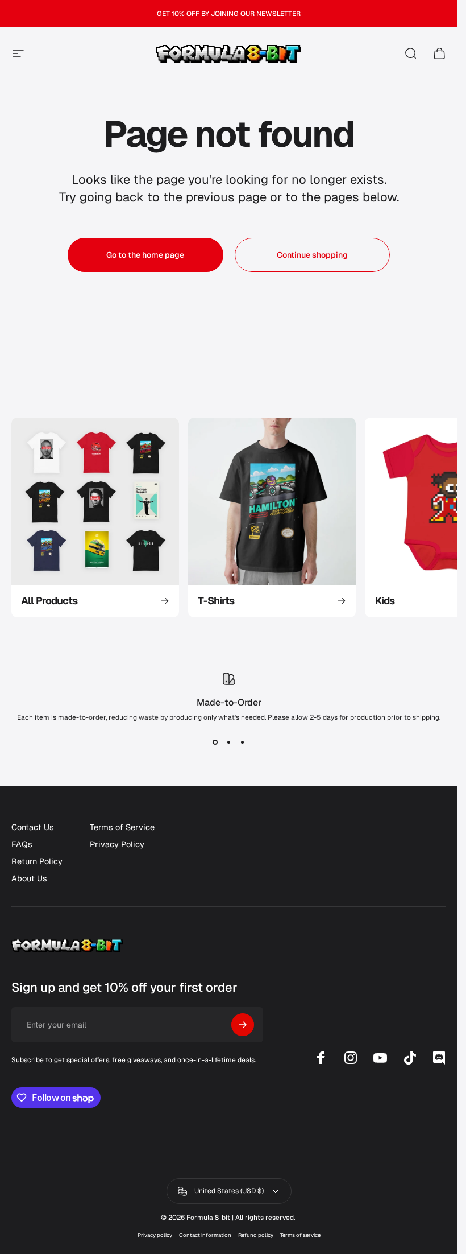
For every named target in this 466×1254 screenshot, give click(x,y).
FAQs (21, 844)
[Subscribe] (242, 1024)
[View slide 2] (229, 742)
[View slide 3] (242, 742)
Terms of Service (122, 827)
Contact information (205, 1235)
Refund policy (255, 1235)
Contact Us (32, 827)
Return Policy (37, 861)
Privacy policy (155, 1235)
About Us (29, 878)
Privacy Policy (117, 844)
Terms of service (300, 1235)
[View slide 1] (215, 742)
